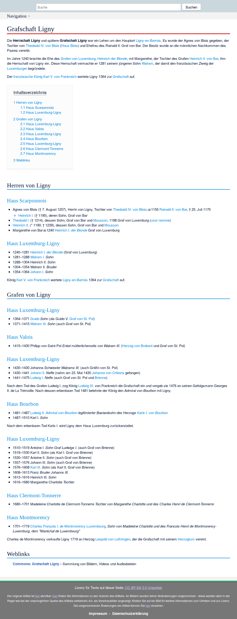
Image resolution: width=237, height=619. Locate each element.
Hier (55, 596)
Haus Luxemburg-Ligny (33, 243)
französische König (27, 76)
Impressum (98, 613)
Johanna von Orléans (108, 372)
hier (37, 596)
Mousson (100, 220)
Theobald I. (21, 220)
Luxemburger (17, 68)
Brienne (100, 377)
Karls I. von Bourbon (152, 412)
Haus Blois (69, 45)
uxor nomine (160, 220)
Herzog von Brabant (137, 345)
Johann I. (37, 271)
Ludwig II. (53, 412)
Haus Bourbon (23, 404)
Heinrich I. (26, 215)
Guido (34, 318)
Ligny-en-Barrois (148, 40)
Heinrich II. (21, 225)
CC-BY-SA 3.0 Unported (143, 587)
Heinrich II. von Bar (204, 58)
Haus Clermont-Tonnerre (34, 495)
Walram (147, 63)
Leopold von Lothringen (112, 539)
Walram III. (38, 323)
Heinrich (112, 58)
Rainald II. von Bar (173, 209)
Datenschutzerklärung (130, 613)
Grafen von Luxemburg (78, 58)
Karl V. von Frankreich (60, 76)
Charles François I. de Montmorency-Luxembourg (68, 526)
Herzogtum (186, 539)
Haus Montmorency (28, 517)
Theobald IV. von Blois (42, 45)
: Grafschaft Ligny (36, 563)
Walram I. (37, 256)
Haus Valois (20, 337)
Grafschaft (121, 76)
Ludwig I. (37, 377)
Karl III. (35, 467)
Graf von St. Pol (81, 318)
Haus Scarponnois (26, 201)
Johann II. (37, 372)
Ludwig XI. (86, 385)
